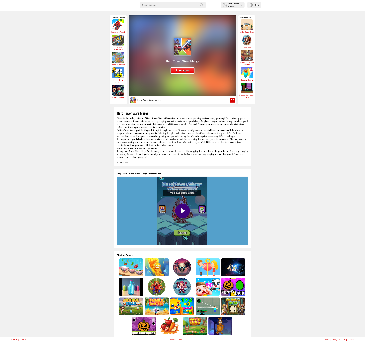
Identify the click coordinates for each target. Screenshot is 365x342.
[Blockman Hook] (207, 306)
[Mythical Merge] (233, 306)
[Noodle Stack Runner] (131, 267)
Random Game (176, 340)
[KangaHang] (220, 326)
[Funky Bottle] (156, 306)
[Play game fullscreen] (232, 100)
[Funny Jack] (233, 287)
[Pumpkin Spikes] (143, 326)
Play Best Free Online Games (115, 5)
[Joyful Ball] (131, 306)
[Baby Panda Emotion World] (207, 287)
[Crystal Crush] (194, 326)
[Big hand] (156, 267)
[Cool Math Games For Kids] (182, 306)
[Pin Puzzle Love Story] (207, 267)
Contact (14, 340)
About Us (23, 340)
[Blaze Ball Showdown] (156, 287)
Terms (327, 340)
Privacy (334, 340)
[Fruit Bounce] (169, 326)
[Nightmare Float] (182, 267)
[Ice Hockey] (182, 287)
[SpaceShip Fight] (233, 267)
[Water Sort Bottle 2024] (131, 287)
